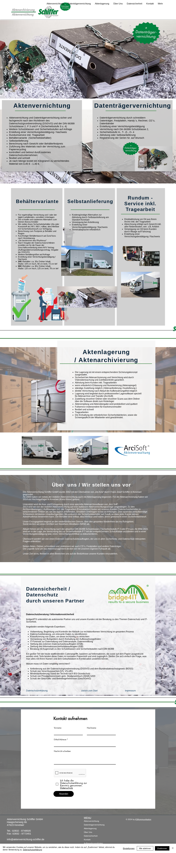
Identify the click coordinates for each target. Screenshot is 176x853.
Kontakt (87, 839)
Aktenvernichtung (91, 821)
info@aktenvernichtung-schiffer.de (25, 839)
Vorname (57, 728)
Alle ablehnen (145, 848)
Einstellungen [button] (129, 848)
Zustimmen (162, 848)
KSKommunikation (143, 819)
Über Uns (88, 832)
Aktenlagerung (90, 828)
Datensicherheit (90, 836)
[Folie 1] (88, 180)
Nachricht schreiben (62, 751)
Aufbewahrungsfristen (93, 843)
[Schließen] (172, 848)
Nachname (91, 728)
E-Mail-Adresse (60, 739)
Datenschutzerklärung (32, 849)
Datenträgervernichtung (94, 825)
